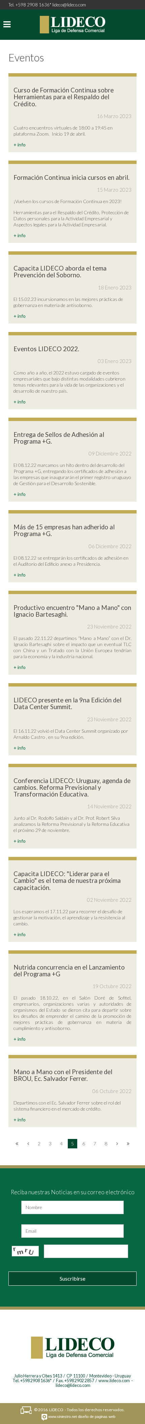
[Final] (128, 1143)
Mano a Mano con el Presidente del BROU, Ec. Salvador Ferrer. (62, 1075)
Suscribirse (72, 1278)
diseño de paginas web (96, 1417)
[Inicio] (17, 1143)
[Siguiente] (117, 1143)
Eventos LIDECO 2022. (46, 349)
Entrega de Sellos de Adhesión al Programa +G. (58, 438)
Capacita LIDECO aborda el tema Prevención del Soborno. (60, 271)
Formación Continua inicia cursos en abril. (71, 177)
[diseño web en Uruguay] (44, 1417)
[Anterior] (28, 1143)
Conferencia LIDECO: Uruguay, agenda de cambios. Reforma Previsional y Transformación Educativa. (71, 787)
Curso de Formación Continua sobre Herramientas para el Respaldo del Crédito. (63, 96)
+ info (19, 144)
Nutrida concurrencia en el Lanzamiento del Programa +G (69, 971)
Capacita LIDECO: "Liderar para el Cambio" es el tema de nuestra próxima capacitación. (67, 880)
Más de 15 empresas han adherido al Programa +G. (64, 530)
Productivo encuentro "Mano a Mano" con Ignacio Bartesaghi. (72, 611)
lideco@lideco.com (69, 4)
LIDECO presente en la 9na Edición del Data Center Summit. (67, 703)
